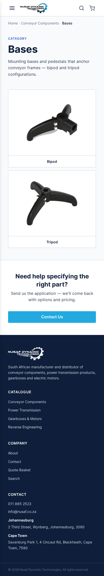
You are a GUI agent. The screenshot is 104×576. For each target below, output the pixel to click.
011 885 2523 (19, 504)
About (13, 453)
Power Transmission (24, 410)
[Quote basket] (92, 8)
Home (13, 23)
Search (14, 478)
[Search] (81, 8)
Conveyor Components (40, 23)
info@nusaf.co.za (22, 511)
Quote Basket (19, 470)
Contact (14, 461)
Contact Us (52, 316)
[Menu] (12, 8)
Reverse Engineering (25, 427)
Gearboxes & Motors (25, 418)
